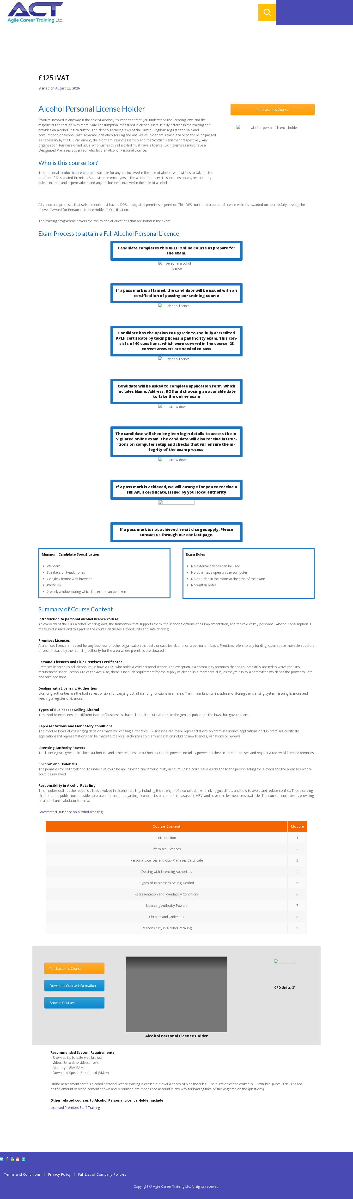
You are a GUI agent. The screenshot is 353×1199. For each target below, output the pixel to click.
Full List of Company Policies (102, 1174)
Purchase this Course (272, 109)
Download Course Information (72, 985)
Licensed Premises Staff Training (75, 1107)
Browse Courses (61, 1002)
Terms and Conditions (22, 1174)
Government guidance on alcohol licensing (70, 812)
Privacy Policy (59, 1174)
